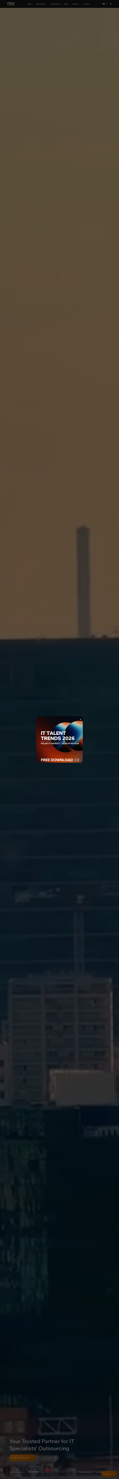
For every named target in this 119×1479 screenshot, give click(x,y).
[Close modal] (80, 719)
